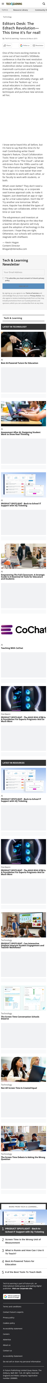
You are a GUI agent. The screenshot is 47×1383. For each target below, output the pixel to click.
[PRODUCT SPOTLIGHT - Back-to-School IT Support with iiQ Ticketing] (23, 1222)
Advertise (7, 1339)
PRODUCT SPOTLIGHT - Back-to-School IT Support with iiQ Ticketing (24, 1230)
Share (9, 45)
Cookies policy (9, 1323)
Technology (7, 17)
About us (7, 1345)
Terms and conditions (12, 1306)
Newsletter (39, 45)
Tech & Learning (12, 38)
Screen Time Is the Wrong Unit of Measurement (23, 1241)
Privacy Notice (35, 296)
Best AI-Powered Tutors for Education (19, 1263)
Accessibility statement (12, 1328)
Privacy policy (8, 1317)
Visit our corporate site (22, 1288)
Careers (6, 1334)
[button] (3, 4)
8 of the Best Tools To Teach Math (23, 1272)
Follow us (26, 45)
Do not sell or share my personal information (22, 1361)
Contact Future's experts (13, 1312)
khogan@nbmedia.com (15, 248)
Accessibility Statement (12, 1356)
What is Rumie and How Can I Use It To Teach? (24, 1252)
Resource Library (20, 10)
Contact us (7, 1350)
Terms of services (32, 293)
